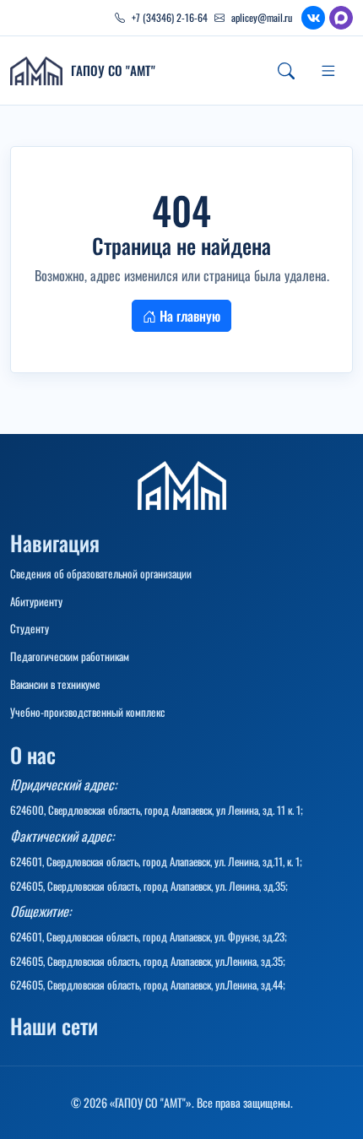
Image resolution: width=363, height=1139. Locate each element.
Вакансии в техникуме (55, 683)
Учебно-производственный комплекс (87, 711)
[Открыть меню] (328, 71)
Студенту (29, 628)
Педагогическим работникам (69, 656)
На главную (188, 316)
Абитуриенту (36, 601)
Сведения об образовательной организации (101, 573)
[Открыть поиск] (286, 71)
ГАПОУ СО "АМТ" (113, 70)
